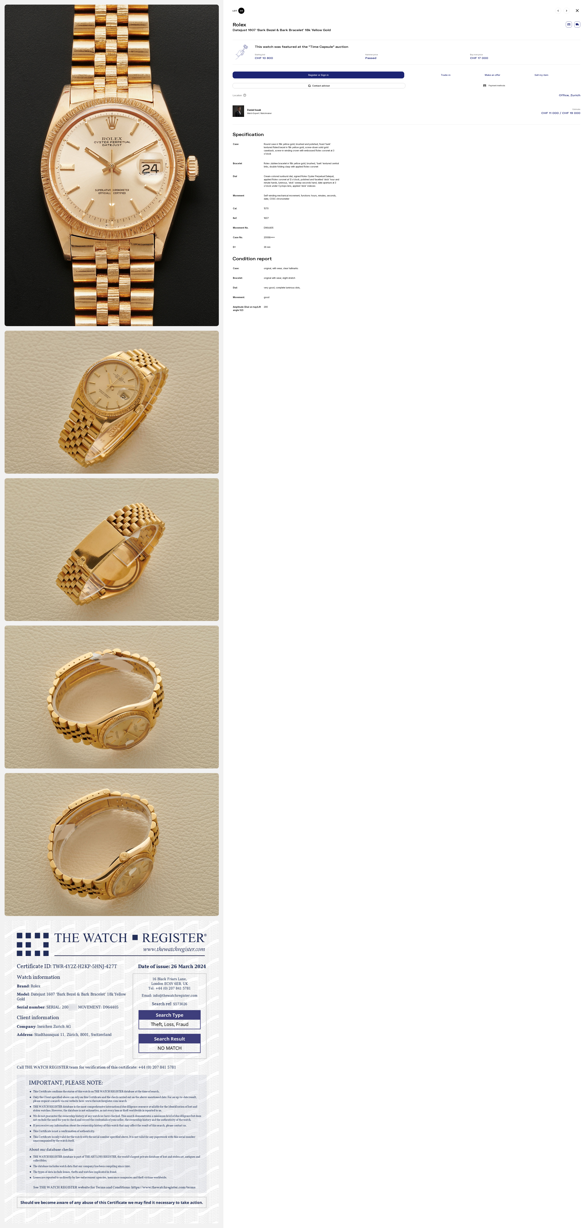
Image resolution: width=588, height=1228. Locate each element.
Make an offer (492, 75)
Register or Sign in (318, 75)
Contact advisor (321, 85)
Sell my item (541, 75)
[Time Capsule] (577, 11)
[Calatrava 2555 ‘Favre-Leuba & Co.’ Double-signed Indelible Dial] (567, 11)
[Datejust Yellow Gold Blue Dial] (558, 11)
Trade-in (445, 75)
